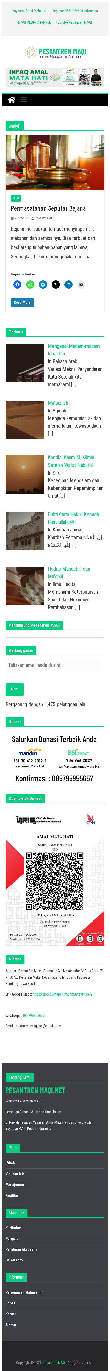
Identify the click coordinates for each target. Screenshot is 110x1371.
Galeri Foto (14, 1260)
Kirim (14, 689)
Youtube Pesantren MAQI (74, 22)
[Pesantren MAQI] (12, 100)
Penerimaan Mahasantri (24, 1292)
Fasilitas (12, 1196)
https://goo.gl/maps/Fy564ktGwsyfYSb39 (62, 994)
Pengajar (13, 1239)
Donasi (11, 1303)
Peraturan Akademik (21, 1249)
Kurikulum (14, 1228)
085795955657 (34, 1015)
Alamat (11, 1325)
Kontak (11, 1314)
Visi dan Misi (16, 1174)
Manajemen (15, 1184)
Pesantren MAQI (45, 218)
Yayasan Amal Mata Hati (29, 11)
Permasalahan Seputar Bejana (48, 208)
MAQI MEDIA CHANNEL (34, 22)
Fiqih (16, 198)
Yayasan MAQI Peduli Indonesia (75, 11)
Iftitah (10, 1163)
